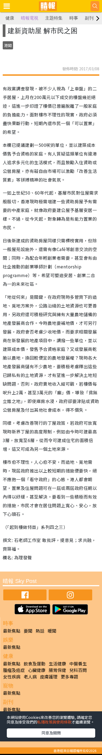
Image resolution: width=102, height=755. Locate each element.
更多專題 (69, 676)
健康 (9, 18)
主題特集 (54, 18)
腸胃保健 (57, 670)
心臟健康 (36, 670)
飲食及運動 (34, 663)
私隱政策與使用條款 (54, 722)
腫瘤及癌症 (14, 670)
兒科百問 (78, 670)
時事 (73, 18)
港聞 (8, 45)
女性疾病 (11, 676)
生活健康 (57, 663)
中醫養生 (78, 663)
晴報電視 (29, 18)
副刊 (89, 18)
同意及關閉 (51, 732)
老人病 (30, 676)
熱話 (40, 630)
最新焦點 (11, 630)
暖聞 (52, 630)
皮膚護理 (48, 676)
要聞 (28, 630)
